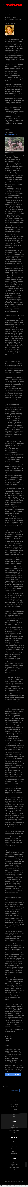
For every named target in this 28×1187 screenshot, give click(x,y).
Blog (14, 1114)
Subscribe (14, 1090)
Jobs (14, 1112)
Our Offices (14, 1146)
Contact (14, 1141)
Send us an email (14, 1130)
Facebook (14, 1149)
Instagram (14, 1153)
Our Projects (14, 1107)
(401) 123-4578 (14, 1128)
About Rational (14, 1104)
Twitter (14, 1151)
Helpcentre (14, 1144)
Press (14, 1116)
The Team (14, 1109)
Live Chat (14, 1125)
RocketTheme (17, 1183)
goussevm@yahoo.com (11, 134)
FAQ (14, 1133)
